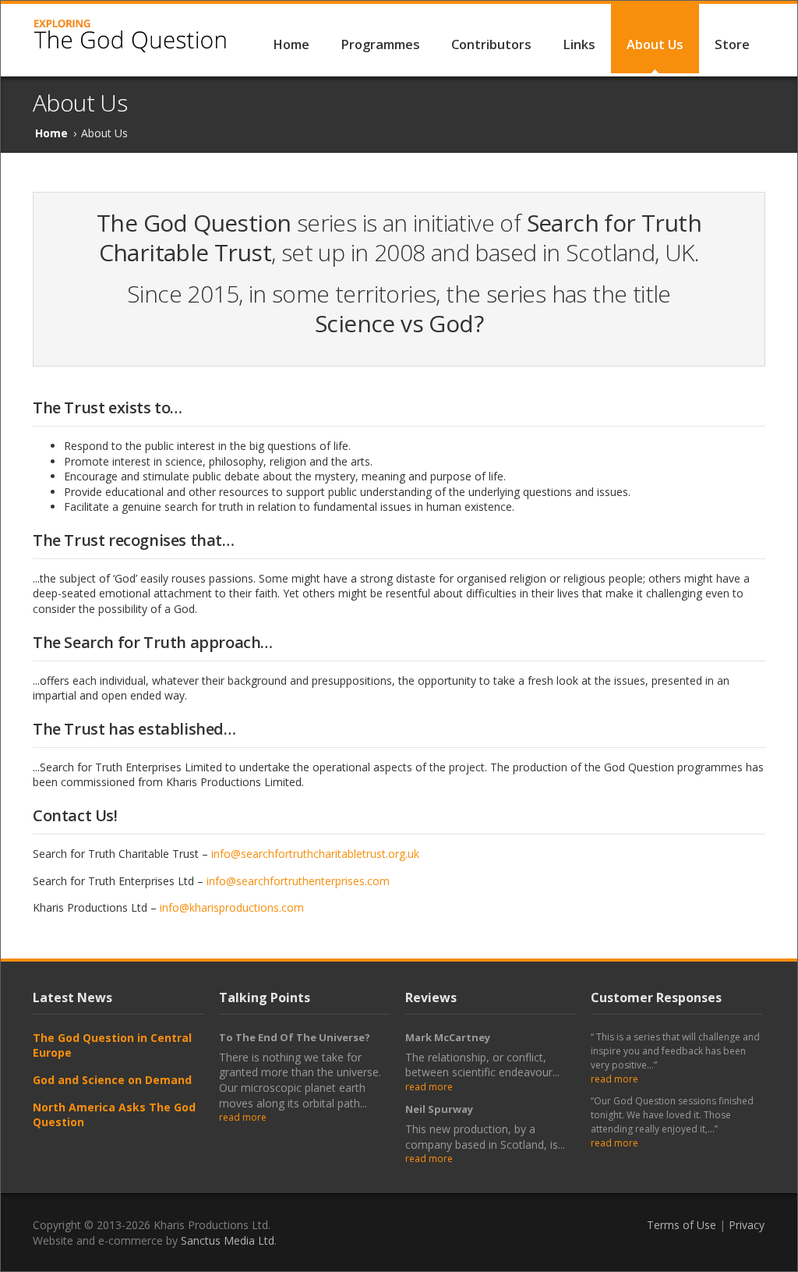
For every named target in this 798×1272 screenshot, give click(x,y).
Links (579, 44)
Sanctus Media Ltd (227, 1240)
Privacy (746, 1224)
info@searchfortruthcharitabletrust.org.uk (315, 853)
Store (732, 44)
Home (291, 44)
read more (243, 1117)
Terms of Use (681, 1224)
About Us (655, 44)
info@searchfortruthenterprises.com (298, 880)
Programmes (380, 44)
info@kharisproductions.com (232, 907)
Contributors (491, 44)
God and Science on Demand (112, 1079)
